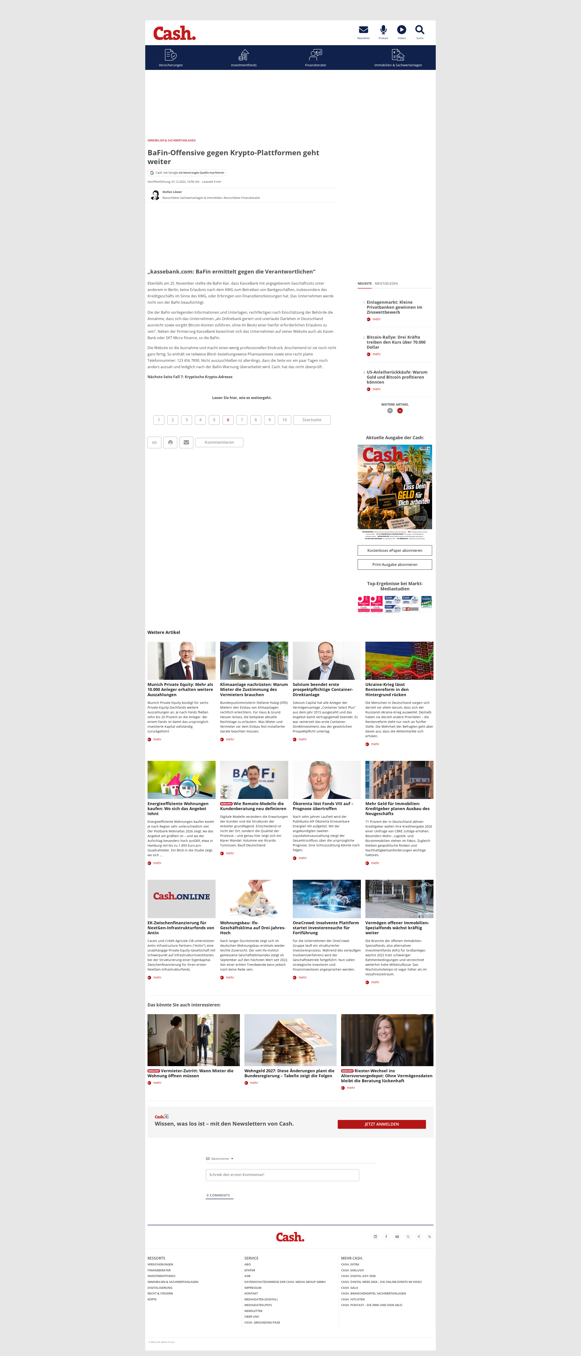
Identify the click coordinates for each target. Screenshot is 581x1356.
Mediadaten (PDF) (258, 1305)
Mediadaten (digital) (261, 1299)
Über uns (251, 1316)
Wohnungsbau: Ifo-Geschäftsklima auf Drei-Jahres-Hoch (253, 927)
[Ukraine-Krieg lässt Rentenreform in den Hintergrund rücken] (399, 661)
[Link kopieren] (154, 442)
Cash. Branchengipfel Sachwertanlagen (373, 1293)
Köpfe (152, 1299)
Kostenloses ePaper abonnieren (394, 550)
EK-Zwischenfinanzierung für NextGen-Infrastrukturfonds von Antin (181, 927)
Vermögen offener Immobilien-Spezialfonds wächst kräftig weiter (397, 927)
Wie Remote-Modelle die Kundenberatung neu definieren (253, 806)
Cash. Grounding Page (262, 1322)
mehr (377, 319)
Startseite (312, 419)
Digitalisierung (160, 1288)
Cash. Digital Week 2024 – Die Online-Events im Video (381, 1282)
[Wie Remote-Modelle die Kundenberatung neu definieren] (254, 780)
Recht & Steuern (160, 1293)
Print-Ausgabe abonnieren (395, 564)
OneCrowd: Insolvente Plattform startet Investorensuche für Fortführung (326, 927)
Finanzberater (315, 65)
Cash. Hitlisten (353, 1299)
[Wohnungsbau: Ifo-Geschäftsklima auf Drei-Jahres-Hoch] (254, 899)
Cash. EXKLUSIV (352, 1270)
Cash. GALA (349, 1288)
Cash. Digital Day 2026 (358, 1276)
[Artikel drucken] (170, 442)
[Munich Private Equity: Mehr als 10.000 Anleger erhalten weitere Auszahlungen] (182, 661)
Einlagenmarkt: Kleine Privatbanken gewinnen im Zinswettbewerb (394, 307)
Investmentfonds (244, 65)
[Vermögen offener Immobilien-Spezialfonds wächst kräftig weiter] (399, 899)
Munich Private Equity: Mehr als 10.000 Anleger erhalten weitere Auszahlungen (180, 689)
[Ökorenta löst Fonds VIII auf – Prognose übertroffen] (327, 780)
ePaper (249, 1270)
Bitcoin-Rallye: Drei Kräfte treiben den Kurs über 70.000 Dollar (396, 342)
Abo (247, 1264)
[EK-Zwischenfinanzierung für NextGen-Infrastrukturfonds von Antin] (182, 899)
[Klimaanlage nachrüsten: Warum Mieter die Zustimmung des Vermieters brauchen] (254, 661)
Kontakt (251, 1293)
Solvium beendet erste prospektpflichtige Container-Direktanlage (323, 689)
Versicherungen (171, 65)
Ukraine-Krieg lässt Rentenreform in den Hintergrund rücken (387, 689)
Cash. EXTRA (350, 1264)
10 (284, 419)
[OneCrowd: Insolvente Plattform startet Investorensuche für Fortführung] (327, 899)
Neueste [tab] (365, 283)
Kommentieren (219, 442)
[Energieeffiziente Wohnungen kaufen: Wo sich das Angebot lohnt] (182, 780)
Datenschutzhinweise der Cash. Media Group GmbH (285, 1282)
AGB (247, 1276)
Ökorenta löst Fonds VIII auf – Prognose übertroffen (323, 806)
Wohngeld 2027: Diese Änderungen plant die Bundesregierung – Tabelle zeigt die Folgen (289, 1073)
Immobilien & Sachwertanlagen (398, 65)
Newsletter (253, 1311)
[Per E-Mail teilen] (186, 442)
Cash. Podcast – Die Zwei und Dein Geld (371, 1305)
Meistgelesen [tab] (386, 283)
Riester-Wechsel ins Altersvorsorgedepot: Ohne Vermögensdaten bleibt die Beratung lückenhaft (387, 1075)
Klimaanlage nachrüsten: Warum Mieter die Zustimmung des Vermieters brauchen (254, 689)
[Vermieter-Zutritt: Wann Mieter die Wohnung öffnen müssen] (194, 1040)
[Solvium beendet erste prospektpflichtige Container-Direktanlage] (327, 661)
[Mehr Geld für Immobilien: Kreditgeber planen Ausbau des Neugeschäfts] (399, 780)
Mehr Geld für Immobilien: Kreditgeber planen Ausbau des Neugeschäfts (397, 808)
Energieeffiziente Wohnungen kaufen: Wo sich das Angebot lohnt (178, 808)
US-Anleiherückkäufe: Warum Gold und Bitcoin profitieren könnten (397, 377)
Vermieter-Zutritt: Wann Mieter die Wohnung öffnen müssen (191, 1073)
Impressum (252, 1288)
